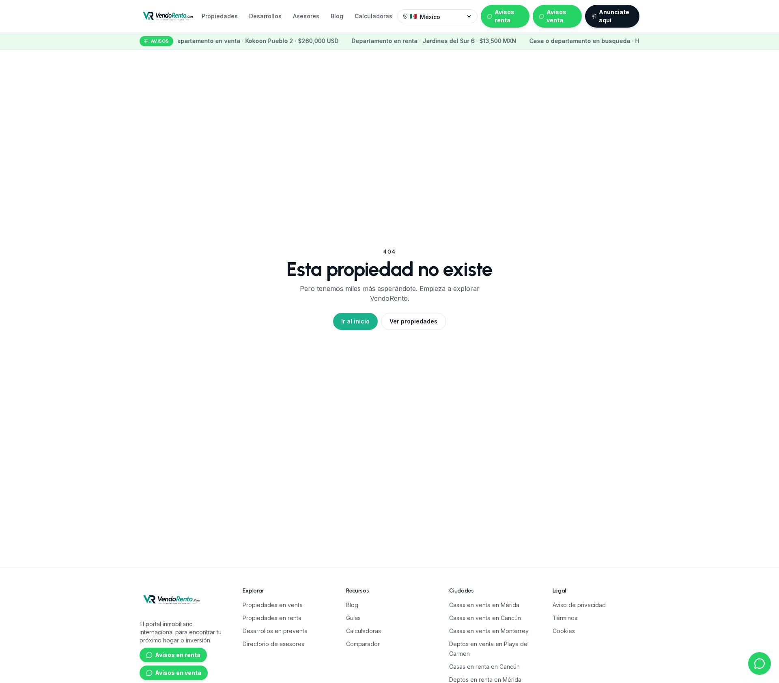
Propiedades (220, 16)
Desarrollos (265, 16)
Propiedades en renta (272, 617)
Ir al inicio (355, 321)
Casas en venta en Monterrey (489, 630)
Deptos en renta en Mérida (485, 679)
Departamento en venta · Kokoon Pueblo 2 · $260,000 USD (221, 40)
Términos (565, 617)
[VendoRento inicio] (168, 16)
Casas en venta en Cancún (485, 617)
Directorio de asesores (273, 643)
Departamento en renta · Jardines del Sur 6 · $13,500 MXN (399, 40)
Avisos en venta (178, 672)
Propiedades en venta (273, 604)
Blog (337, 16)
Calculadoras (373, 16)
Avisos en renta (177, 654)
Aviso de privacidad (579, 604)
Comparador (363, 643)
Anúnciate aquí (614, 16)
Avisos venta (556, 16)
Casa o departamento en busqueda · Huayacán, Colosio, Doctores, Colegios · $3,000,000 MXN (629, 40)
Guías (353, 617)
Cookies (564, 630)
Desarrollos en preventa (275, 630)
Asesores (306, 16)
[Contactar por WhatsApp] (759, 663)
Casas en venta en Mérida (484, 604)
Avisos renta (504, 16)
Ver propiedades (413, 321)
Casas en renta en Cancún (484, 666)
